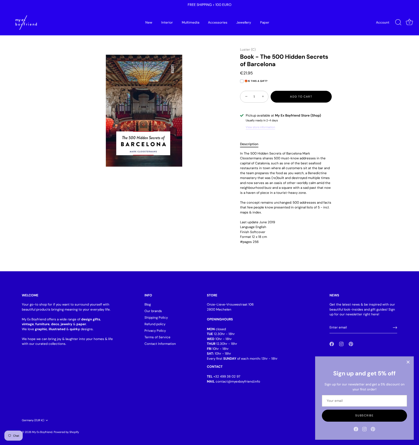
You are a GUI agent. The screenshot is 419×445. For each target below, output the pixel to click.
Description (249, 144)
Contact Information (160, 344)
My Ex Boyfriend (42, 432)
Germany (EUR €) (33, 420)
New (148, 22)
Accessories (217, 22)
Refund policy (154, 324)
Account (382, 22)
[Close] (408, 362)
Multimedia (190, 22)
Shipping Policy (156, 317)
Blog (147, 304)
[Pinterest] (373, 429)
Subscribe (364, 415)
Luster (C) (248, 49)
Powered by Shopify (66, 432)
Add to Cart (301, 96)
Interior (167, 22)
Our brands (153, 311)
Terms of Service (157, 337)
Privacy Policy (155, 330)
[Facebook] (356, 429)
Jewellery (243, 22)
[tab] (251, 144)
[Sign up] (395, 327)
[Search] (398, 22)
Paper (264, 22)
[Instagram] (364, 429)
